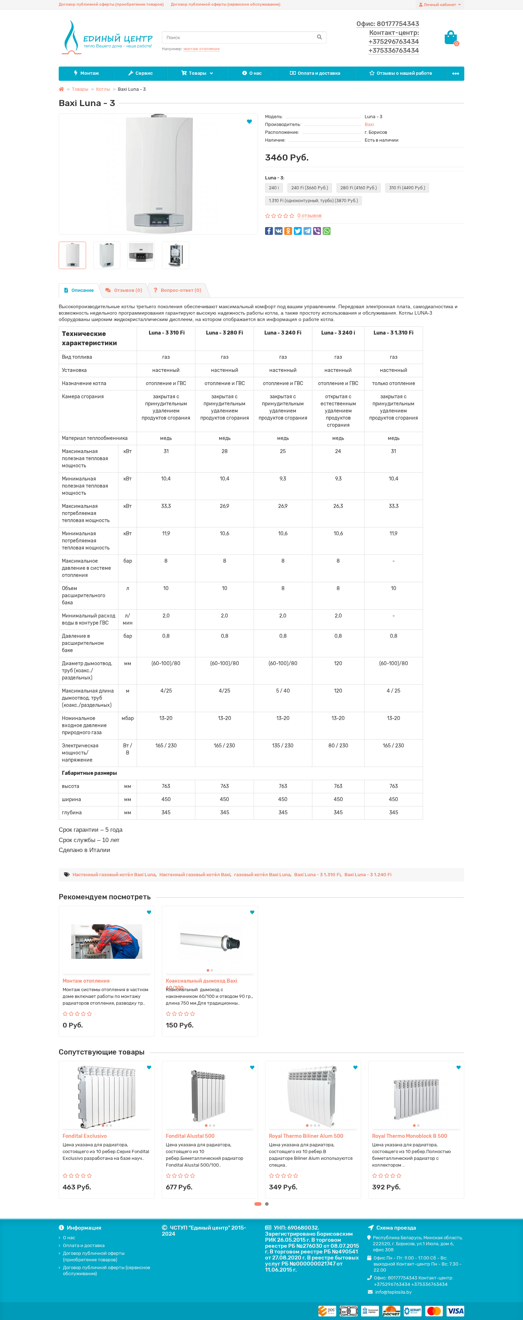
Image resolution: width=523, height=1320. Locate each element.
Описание (83, 290)
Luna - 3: (275, 177)
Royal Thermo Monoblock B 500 (409, 1136)
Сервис (144, 73)
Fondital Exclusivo (85, 1136)
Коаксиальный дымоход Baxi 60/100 (201, 981)
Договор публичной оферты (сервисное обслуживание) (225, 4)
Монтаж (89, 73)
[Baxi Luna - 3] (158, 174)
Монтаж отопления (86, 981)
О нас (255, 73)
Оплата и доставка (319, 73)
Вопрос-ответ (181, 290)
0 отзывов (309, 216)
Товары (197, 73)
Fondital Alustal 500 (190, 1136)
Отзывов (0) (128, 290)
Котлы (103, 89)
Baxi (369, 124)
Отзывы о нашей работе (404, 73)
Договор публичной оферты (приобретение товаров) (111, 4)
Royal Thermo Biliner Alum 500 (306, 1136)
